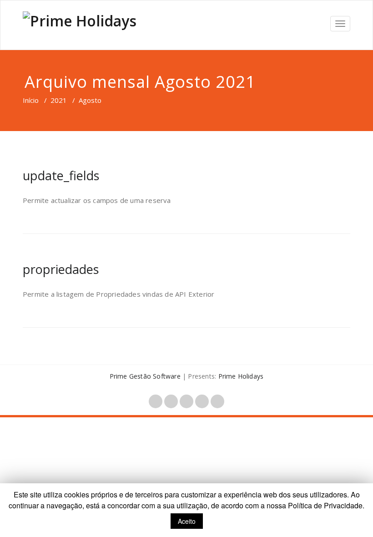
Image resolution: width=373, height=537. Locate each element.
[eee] (79, 25)
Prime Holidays (241, 376)
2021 (58, 100)
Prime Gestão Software (145, 376)
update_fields (61, 175)
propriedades (61, 269)
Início (31, 100)
